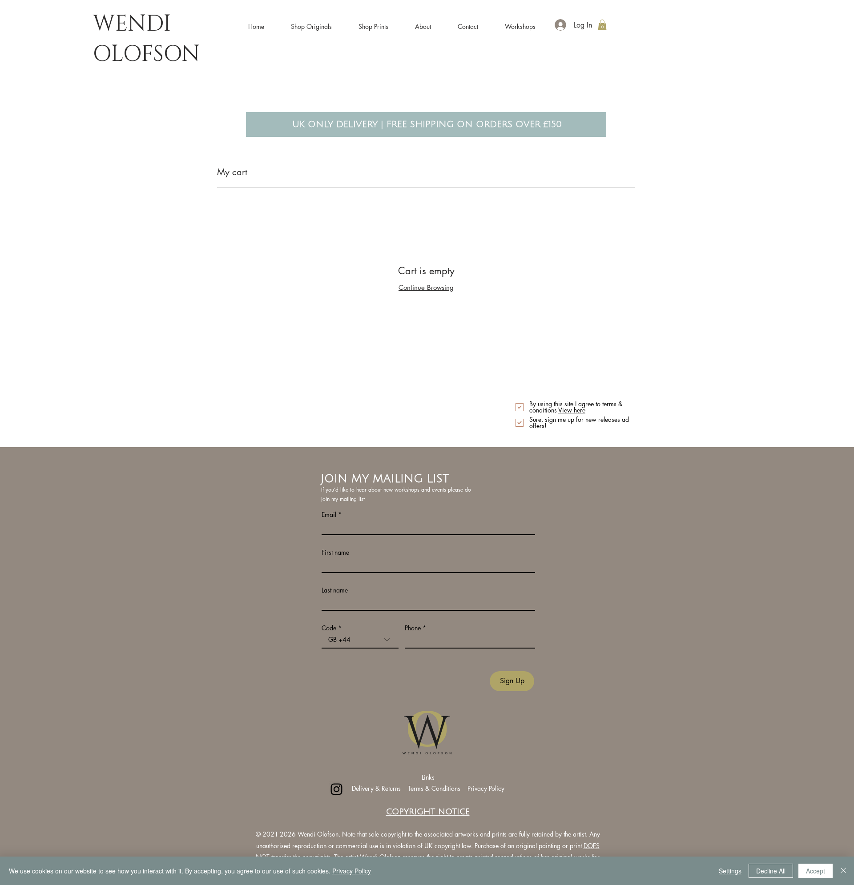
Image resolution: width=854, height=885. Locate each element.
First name (335, 552)
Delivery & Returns (376, 788)
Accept (815, 870)
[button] (311, 23)
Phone (413, 628)
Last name (335, 590)
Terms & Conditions (435, 788)
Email (329, 515)
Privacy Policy (485, 788)
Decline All (771, 870)
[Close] (843, 871)
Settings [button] (730, 870)
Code (329, 628)
